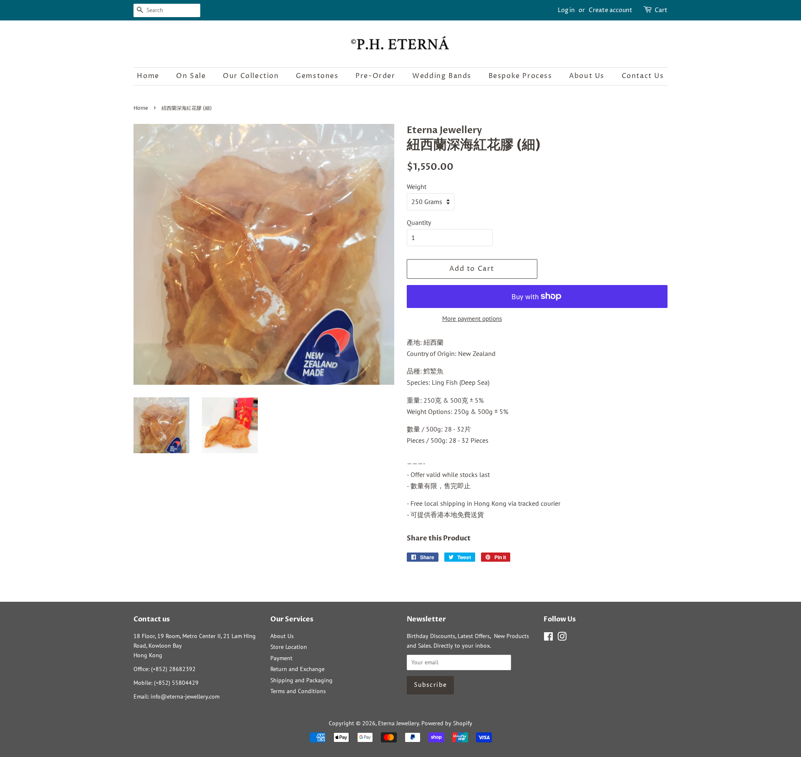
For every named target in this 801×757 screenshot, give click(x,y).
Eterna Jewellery (398, 723)
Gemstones (317, 76)
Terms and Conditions (298, 691)
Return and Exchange (297, 669)
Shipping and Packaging (301, 680)
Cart (661, 10)
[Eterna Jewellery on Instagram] (562, 638)
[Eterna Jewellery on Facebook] (548, 638)
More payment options (472, 319)
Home (148, 76)
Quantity (419, 222)
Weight (416, 186)
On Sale (191, 76)
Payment (281, 658)
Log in (566, 10)
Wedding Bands (441, 76)
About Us (587, 76)
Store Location (288, 647)
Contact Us (643, 76)
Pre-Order (375, 76)
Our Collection (251, 76)
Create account (610, 10)
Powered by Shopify (446, 723)
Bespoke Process (520, 76)
